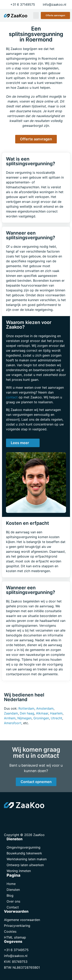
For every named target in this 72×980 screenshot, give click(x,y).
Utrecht (56, 718)
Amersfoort (12, 723)
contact (12, 397)
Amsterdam (45, 708)
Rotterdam (26, 708)
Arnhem (10, 718)
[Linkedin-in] (17, 816)
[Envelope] (8, 816)
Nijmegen (24, 718)
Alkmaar (42, 713)
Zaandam (11, 713)
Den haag (27, 713)
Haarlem (56, 713)
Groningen (41, 718)
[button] (36, 15)
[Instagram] (26, 816)
